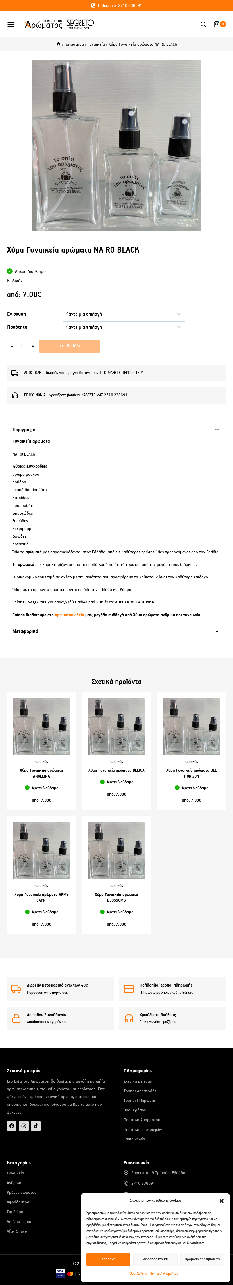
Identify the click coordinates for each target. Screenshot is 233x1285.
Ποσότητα (17, 327)
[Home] (58, 44)
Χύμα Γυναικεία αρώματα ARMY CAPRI (41, 897)
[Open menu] (14, 24)
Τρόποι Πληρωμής (140, 1100)
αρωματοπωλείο (70, 615)
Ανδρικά (14, 1182)
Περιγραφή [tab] (24, 430)
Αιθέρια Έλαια (19, 1221)
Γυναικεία (15, 1173)
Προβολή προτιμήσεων (202, 1259)
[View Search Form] (203, 24)
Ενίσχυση (16, 314)
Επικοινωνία (134, 1139)
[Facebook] (11, 1126)
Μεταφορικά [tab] (25, 631)
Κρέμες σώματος (21, 1192)
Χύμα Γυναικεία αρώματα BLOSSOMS (116, 897)
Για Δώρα (15, 1211)
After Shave (17, 1231)
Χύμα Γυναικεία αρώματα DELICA (116, 770)
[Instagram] (24, 1126)
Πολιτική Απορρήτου (164, 1274)
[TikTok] (36, 1126)
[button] (221, 1201)
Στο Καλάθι (69, 346)
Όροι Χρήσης (138, 1274)
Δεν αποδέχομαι (155, 1259)
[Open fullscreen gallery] (220, 225)
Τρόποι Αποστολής (140, 1091)
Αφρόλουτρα (18, 1202)
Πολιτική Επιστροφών (143, 1129)
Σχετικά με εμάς (138, 1081)
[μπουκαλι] (116, 145)
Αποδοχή (108, 1259)
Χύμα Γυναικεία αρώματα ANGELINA (41, 773)
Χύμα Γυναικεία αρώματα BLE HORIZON (191, 773)
